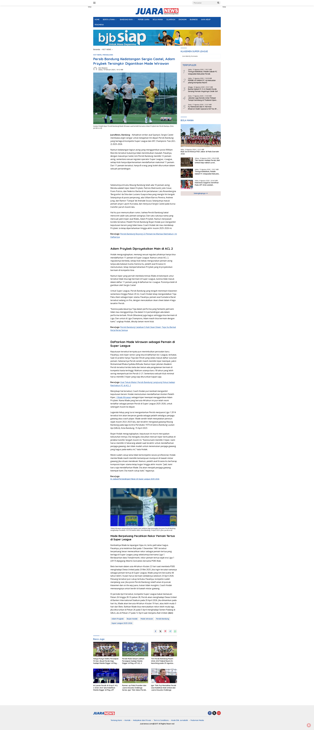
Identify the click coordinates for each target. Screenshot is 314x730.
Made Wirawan (147, 619)
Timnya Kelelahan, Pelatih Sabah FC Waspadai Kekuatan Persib (202, 72)
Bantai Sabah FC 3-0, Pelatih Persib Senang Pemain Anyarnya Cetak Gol (203, 90)
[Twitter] (214, 713)
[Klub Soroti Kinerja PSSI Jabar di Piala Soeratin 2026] (201, 135)
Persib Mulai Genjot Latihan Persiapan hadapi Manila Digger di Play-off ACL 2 (133, 661)
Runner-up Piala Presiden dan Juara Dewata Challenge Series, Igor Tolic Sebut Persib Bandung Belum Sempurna (134, 687)
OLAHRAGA (170, 19)
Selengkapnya (200, 193)
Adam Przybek (118, 619)
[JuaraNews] (157, 11)
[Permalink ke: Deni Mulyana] (95, 69)
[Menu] (95, 3)
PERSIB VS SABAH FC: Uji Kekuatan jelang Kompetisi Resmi (202, 81)
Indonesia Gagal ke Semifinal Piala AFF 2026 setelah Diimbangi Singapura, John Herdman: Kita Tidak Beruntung (208, 184)
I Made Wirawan (123, 397)
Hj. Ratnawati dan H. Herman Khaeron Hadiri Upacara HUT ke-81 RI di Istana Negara (203, 108)
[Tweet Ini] (160, 631)
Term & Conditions (161, 720)
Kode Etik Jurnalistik (179, 720)
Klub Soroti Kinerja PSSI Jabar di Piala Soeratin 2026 (200, 152)
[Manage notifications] (309, 725)
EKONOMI (182, 19)
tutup (89, 7)
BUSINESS (194, 19)
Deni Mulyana (102, 68)
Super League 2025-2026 (122, 623)
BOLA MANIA (158, 19)
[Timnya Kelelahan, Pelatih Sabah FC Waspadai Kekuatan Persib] (187, 173)
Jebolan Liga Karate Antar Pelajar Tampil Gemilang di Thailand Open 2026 (202, 99)
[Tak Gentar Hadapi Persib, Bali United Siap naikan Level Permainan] (187, 162)
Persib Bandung (162, 619)
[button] (218, 3)
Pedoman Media (197, 720)
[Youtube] (219, 713)
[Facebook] (210, 713)
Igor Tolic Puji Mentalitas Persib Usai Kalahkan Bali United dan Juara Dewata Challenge (163, 687)
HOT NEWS (97, 55)
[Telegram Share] (170, 631)
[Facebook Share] (155, 631)
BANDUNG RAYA (126, 19)
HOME (97, 19)
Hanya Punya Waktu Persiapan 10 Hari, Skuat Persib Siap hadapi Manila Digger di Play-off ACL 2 (105, 661)
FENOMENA (99, 25)
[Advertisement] (82, 42)
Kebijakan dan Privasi (142, 720)
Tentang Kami (116, 720)
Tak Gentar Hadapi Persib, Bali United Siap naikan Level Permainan (207, 161)
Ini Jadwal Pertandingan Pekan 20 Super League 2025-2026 (134, 479)
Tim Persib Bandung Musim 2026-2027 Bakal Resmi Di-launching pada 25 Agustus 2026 (162, 661)
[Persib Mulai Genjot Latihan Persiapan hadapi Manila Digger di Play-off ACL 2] (135, 649)
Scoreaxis (194, 56)
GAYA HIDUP (205, 19)
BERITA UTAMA (109, 19)
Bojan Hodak (132, 619)
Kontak (128, 720)
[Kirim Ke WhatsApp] (175, 631)
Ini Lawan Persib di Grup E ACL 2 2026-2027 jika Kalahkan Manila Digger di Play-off (105, 687)
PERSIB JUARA (143, 19)
